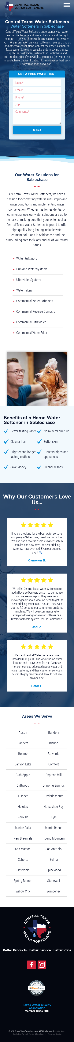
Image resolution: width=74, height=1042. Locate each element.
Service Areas (59, 1031)
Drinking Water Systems (31, 269)
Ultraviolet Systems (29, 279)
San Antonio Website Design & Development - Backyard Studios (37, 1034)
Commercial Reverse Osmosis (35, 311)
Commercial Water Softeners (34, 300)
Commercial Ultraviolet (31, 322)
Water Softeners (26, 258)
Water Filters (24, 290)
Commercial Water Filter (31, 332)
